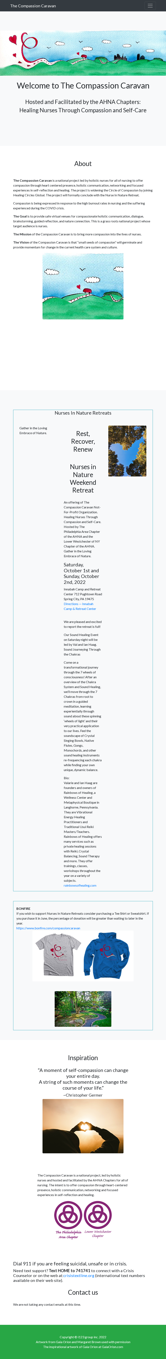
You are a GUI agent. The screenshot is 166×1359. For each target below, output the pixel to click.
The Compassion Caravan (33, 5)
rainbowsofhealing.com (80, 885)
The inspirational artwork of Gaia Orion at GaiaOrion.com (83, 1347)
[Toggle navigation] (150, 6)
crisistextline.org (78, 1275)
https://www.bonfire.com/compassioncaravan (48, 928)
